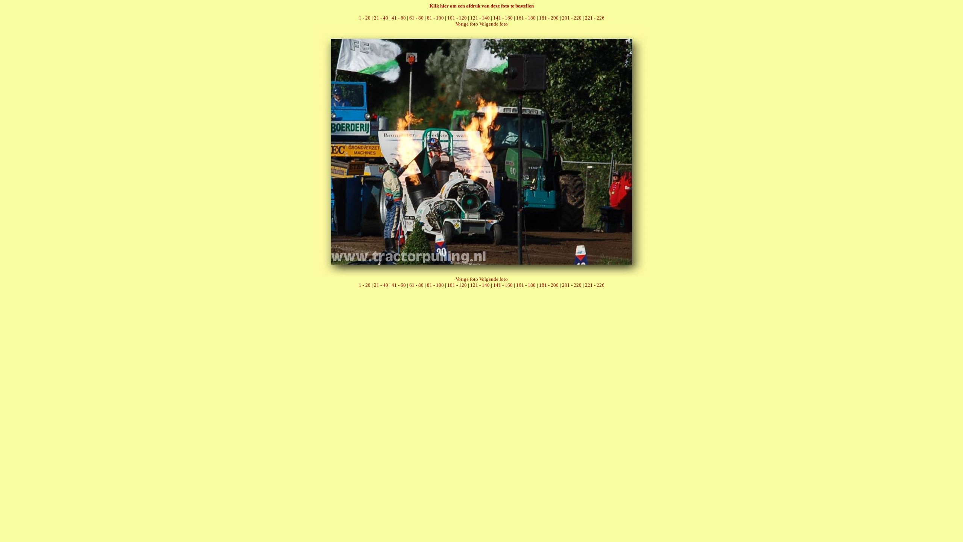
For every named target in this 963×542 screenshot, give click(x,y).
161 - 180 (526, 18)
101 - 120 (457, 18)
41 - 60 (399, 18)
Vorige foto (467, 24)
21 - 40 (381, 18)
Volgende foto (493, 24)
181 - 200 (549, 18)
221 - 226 (595, 18)
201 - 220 (572, 18)
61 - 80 (416, 18)
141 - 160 (503, 18)
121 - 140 (480, 18)
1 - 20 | (366, 18)
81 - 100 (435, 18)
